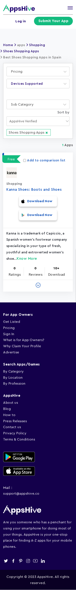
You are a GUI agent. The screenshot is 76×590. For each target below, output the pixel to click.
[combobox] (38, 71)
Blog (7, 409)
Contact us (12, 427)
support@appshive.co (21, 493)
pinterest (20, 560)
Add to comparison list (46, 160)
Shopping (37, 45)
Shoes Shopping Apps (21, 51)
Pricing (9, 328)
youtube (35, 560)
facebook (13, 560)
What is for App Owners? (23, 340)
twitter (5, 560)
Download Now (40, 201)
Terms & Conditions (19, 439)
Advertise (11, 352)
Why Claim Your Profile (22, 346)
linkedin (42, 560)
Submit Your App (53, 21)
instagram (28, 560)
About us (10, 402)
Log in (20, 21)
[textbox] (18, 71)
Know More (27, 258)
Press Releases (15, 421)
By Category (13, 371)
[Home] (19, 8)
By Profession (14, 383)
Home (8, 45)
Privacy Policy (14, 433)
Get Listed (11, 321)
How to (9, 415)
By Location (13, 377)
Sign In (8, 334)
